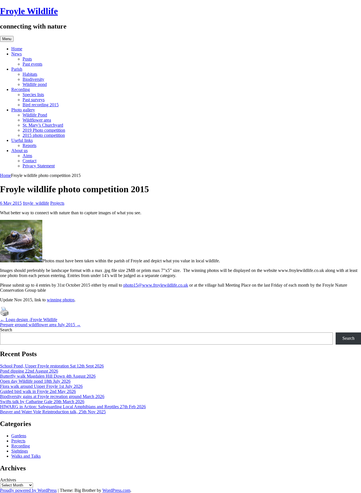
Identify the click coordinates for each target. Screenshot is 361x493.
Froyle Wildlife (29, 11)
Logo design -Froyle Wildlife (28, 319)
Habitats (30, 74)
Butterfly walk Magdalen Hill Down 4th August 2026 (48, 376)
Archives (8, 479)
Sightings (19, 451)
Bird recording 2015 (41, 104)
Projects (57, 203)
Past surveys (34, 99)
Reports (29, 145)
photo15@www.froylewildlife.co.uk (155, 285)
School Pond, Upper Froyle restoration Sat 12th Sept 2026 (52, 366)
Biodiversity (33, 79)
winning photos (60, 299)
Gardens (18, 435)
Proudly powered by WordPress (28, 490)
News (16, 53)
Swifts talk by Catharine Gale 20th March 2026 (42, 401)
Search (6, 329)
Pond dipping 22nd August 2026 (29, 371)
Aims (27, 155)
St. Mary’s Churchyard (43, 125)
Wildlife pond (35, 84)
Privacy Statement (39, 165)
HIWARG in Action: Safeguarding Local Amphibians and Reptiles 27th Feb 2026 (73, 406)
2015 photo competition (44, 135)
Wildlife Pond (35, 115)
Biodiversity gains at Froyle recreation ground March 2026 (52, 396)
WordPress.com (116, 490)
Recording (20, 89)
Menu (6, 39)
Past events (32, 64)
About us (19, 150)
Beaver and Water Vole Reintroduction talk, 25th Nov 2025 (53, 411)
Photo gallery (23, 109)
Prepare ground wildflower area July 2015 (40, 324)
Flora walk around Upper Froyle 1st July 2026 (41, 386)
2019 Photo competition (44, 130)
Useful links (22, 140)
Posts (27, 59)
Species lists (33, 94)
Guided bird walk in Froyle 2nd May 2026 (38, 391)
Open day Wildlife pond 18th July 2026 (35, 381)
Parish (16, 69)
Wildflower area (37, 120)
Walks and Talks (26, 456)
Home (16, 48)
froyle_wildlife (36, 203)
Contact (29, 160)
